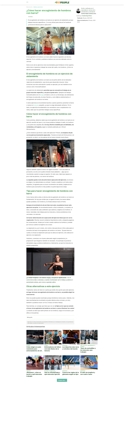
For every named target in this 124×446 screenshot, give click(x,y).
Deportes (64, 345)
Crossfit (28, 370)
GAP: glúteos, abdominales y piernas (87, 346)
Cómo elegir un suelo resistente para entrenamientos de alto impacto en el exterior (34, 349)
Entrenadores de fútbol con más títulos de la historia (52, 349)
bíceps (42, 95)
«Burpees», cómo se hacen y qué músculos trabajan (34, 374)
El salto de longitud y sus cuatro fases (87, 373)
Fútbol (46, 345)
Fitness (28, 345)
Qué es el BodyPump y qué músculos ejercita (52, 373)
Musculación (29, 7)
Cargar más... (62, 380)
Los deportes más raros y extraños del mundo (70, 348)
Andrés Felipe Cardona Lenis (88, 13)
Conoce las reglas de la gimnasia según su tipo (70, 373)
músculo (36, 105)
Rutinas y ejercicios (38, 7)
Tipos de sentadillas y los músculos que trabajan (88, 350)
